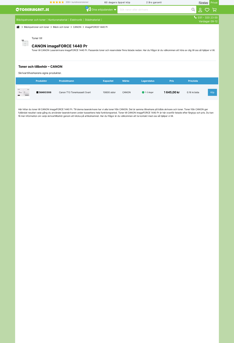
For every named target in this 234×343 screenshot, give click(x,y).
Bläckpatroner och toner (36, 27)
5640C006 (45, 92)
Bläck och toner (61, 27)
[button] (69, 2)
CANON (77, 27)
